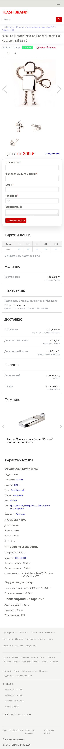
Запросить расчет (16, 220)
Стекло (36, 661)
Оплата (43, 670)
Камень (25, 657)
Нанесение (17, 729)
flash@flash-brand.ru (14, 700)
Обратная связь (29, 670)
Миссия (41, 638)
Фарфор (54, 661)
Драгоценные (16, 505)
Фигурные (18, 495)
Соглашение (37, 632)
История (19, 638)
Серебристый (17, 489)
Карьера (19, 645)
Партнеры (31, 638)
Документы (31, 645)
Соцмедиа (8, 638)
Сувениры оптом (49, 731)
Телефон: (11, 195)
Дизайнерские (17, 508)
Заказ (16, 670)
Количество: (13, 162)
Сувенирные (44, 505)
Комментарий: (13, 207)
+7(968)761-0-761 (13, 695)
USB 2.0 (21, 552)
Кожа (43, 657)
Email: (9, 184)
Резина (16, 661)
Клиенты (24, 632)
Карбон (34, 657)
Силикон (26, 661)
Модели (20, 26)
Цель (50, 638)
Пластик (7, 661)
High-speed (20, 557)
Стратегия (8, 645)
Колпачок (20, 513)
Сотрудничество (24, 675)
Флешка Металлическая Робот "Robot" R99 (29, 28)
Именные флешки (29, 731)
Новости (7, 729)
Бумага (6, 657)
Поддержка (8, 675)
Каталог (10, 26)
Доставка (7, 670)
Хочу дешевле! (52, 153)
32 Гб (17, 484)
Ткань (44, 661)
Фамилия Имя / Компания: (21, 173)
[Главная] (16, 12)
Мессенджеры (12, 706)
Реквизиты (50, 632)
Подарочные (30, 505)
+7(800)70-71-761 (13, 689)
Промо (13, 500)
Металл (19, 479)
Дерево (15, 657)
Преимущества (10, 632)
